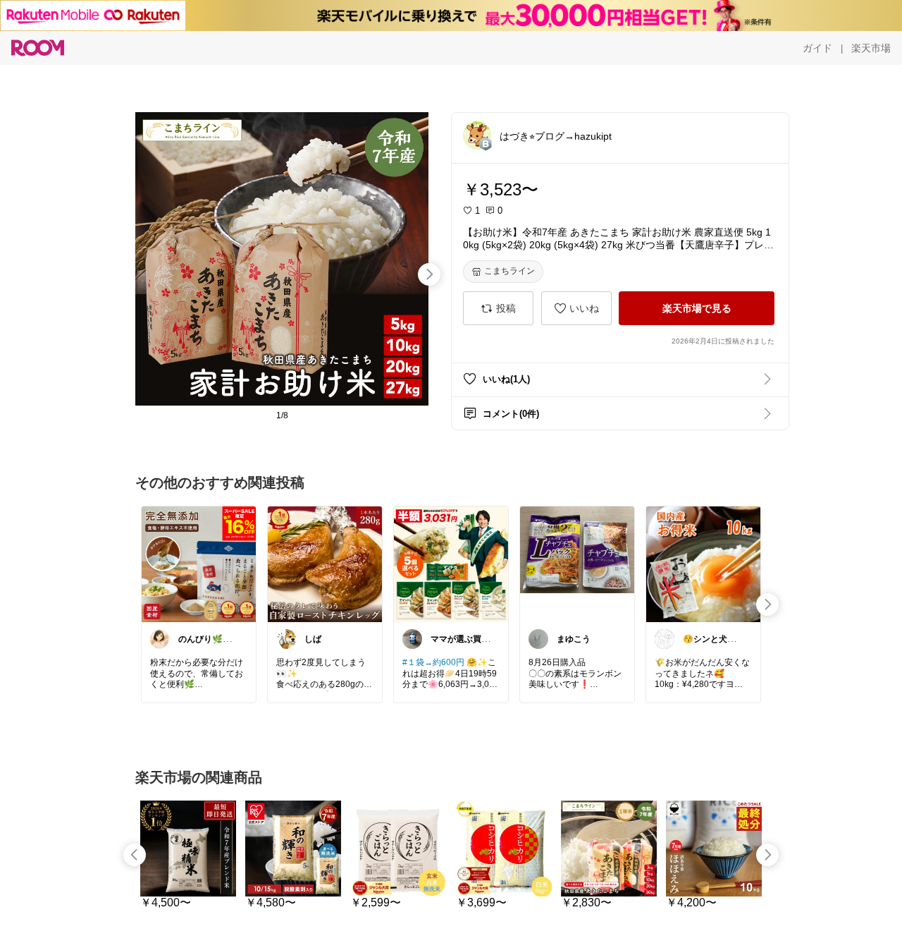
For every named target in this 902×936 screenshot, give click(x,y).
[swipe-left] (134, 855)
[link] (199, 563)
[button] (477, 135)
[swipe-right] (429, 274)
